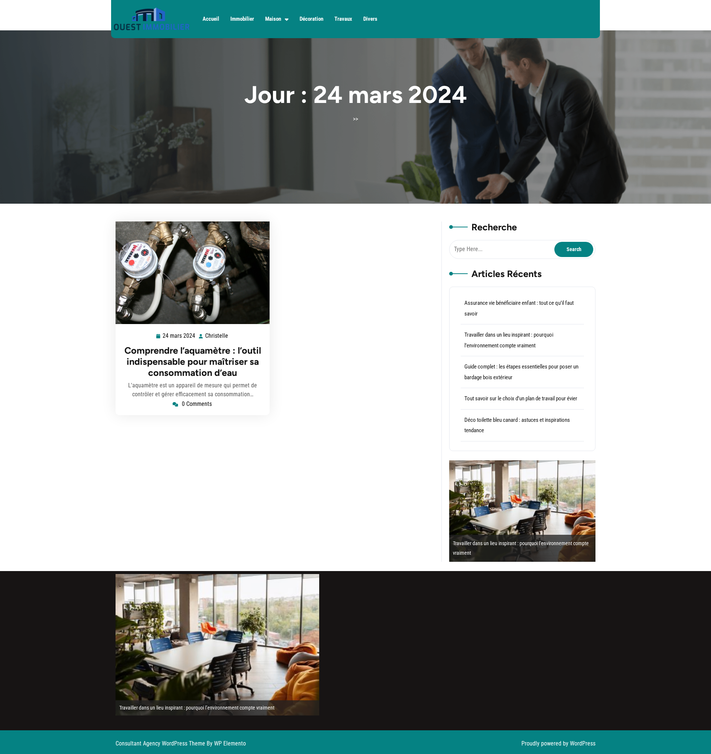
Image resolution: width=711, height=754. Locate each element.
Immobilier (242, 19)
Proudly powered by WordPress (558, 743)
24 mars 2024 (179, 336)
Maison (273, 19)
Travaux (343, 19)
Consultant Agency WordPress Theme (161, 743)
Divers (370, 19)
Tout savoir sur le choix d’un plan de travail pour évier (520, 398)
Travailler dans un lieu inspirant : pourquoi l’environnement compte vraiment (182, 708)
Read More (189, 273)
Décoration (311, 19)
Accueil (211, 19)
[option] (498, 511)
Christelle (217, 336)
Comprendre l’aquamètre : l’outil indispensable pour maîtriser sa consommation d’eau (192, 361)
